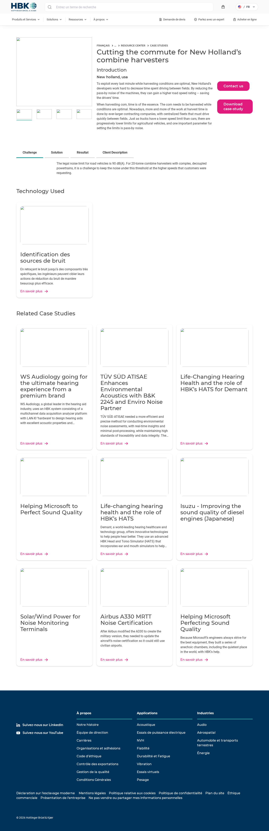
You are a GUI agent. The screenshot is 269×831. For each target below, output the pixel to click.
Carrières (84, 740)
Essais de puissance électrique (161, 732)
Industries (205, 713)
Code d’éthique (89, 756)
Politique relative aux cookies (132, 793)
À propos (84, 713)
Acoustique (146, 725)
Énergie (203, 753)
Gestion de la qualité (93, 772)
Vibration (144, 764)
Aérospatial (206, 732)
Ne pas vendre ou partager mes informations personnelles (135, 798)
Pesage (143, 780)
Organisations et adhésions (98, 748)
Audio (202, 725)
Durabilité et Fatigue (153, 756)
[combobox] (129, 7)
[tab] (30, 153)
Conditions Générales (94, 780)
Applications (147, 713)
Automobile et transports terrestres (217, 743)
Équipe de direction (92, 732)
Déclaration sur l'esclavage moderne (45, 793)
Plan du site (214, 793)
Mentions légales (92, 793)
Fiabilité (143, 748)
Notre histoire (88, 725)
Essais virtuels (148, 772)
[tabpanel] (134, 170)
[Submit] (49, 7)
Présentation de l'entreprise (63, 798)
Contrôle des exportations (97, 764)
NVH (140, 740)
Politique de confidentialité (180, 793)
